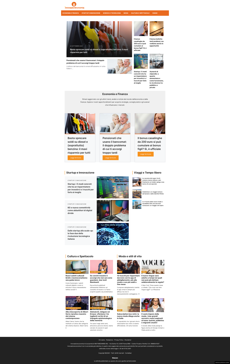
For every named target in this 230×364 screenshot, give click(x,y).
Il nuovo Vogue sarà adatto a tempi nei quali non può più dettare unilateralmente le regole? (152, 279)
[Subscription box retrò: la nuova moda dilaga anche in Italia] (128, 305)
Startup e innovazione (91, 13)
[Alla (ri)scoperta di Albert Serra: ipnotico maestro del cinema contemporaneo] (77, 303)
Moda (126, 13)
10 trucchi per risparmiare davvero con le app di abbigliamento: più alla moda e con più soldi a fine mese (128, 280)
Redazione (109, 340)
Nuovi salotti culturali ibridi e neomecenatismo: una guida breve (77, 278)
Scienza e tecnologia (112, 13)
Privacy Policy (118, 340)
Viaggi (154, 13)
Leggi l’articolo (75, 158)
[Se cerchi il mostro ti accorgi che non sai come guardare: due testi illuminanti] (101, 267)
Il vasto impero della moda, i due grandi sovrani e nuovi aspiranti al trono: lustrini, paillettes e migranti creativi (152, 318)
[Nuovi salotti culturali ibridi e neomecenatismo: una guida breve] (77, 267)
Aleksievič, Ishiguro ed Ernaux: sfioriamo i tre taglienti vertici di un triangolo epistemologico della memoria (101, 316)
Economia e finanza (71, 13)
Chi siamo (102, 340)
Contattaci (128, 353)
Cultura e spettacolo (140, 13)
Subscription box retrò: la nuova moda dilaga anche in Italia (128, 316)
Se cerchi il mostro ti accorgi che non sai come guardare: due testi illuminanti (101, 279)
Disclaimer (128, 340)
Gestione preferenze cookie (222, 362)
